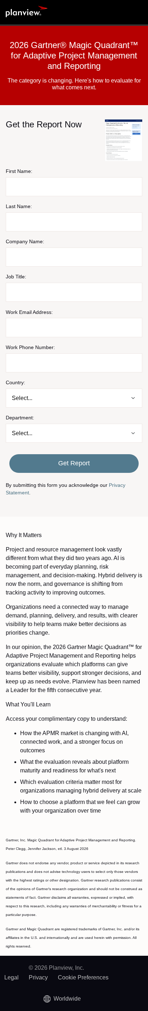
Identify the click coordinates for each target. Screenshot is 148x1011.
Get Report (74, 463)
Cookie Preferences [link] (83, 977)
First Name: (19, 171)
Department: (20, 417)
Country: (15, 382)
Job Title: (16, 276)
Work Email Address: (29, 312)
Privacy (38, 977)
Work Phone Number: (30, 347)
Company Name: (25, 241)
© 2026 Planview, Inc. (56, 968)
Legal (11, 977)
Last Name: (19, 206)
